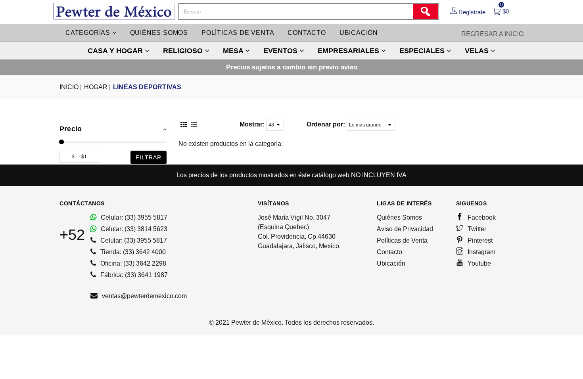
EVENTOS (281, 51)
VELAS (478, 51)
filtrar (148, 157)
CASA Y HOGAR (116, 51)
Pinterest (479, 240)
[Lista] (194, 125)
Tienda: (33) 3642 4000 (132, 252)
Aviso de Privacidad (405, 229)
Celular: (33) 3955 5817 (133, 217)
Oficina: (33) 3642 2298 (132, 263)
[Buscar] (425, 11)
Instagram (480, 252)
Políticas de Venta (402, 240)
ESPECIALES (423, 51)
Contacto (307, 32)
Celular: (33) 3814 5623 (133, 229)
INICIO (70, 87)
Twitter (476, 229)
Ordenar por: (326, 124)
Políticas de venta (237, 32)
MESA (234, 51)
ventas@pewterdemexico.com (143, 296)
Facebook (481, 217)
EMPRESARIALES (349, 51)
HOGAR (97, 87)
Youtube (478, 263)
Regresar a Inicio (492, 34)
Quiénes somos (159, 32)
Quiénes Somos (399, 217)
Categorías (88, 32)
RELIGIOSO (184, 51)
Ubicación (358, 32)
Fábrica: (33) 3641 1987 (133, 275)
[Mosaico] (183, 125)
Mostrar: (252, 124)
